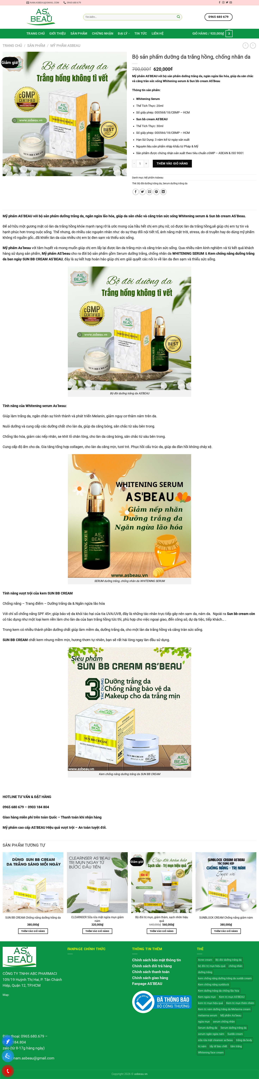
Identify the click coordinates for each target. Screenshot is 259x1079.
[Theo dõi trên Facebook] (219, 2)
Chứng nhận (102, 33)
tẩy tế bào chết (218, 1046)
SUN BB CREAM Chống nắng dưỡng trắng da (33, 917)
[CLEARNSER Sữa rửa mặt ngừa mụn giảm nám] (97, 882)
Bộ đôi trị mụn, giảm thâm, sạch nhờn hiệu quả (161, 919)
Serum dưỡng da (207, 1027)
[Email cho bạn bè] (149, 192)
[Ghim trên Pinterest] (156, 192)
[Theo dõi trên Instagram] (223, 2)
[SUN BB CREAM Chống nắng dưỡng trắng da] (33, 882)
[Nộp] (178, 17)
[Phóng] (7, 171)
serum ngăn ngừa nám (211, 1034)
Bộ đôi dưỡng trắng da (149, 183)
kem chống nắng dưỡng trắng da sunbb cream (225, 978)
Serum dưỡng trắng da (175, 183)
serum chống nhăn (224, 1021)
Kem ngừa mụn (207, 997)
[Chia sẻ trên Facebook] (135, 192)
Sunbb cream (235, 1034)
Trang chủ (12, 45)
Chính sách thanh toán (150, 972)
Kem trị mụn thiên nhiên (240, 1003)
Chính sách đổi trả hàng (152, 966)
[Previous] (2, 896)
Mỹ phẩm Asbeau (65, 45)
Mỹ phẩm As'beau (230, 1015)
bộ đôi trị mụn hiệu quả (211, 966)
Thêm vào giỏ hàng (172, 163)
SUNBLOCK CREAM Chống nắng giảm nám (226, 917)
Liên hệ (158, 33)
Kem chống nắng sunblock (213, 984)
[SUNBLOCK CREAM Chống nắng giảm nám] (226, 882)
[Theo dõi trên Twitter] (227, 2)
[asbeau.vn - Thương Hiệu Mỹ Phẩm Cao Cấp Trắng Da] (41, 17)
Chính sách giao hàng (150, 978)
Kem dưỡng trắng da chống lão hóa (218, 990)
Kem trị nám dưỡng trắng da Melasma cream (224, 1009)
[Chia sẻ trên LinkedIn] (163, 192)
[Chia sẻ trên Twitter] (142, 192)
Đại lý (122, 33)
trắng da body (244, 1040)
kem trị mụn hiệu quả (210, 1003)
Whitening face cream (211, 1052)
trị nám (202, 1046)
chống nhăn (235, 966)
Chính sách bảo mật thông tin (156, 960)
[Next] (256, 896)
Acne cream (205, 959)
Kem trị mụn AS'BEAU (232, 997)
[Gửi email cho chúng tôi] (231, 2)
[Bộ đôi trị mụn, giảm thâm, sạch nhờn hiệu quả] (161, 882)
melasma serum (207, 1015)
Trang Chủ (35, 33)
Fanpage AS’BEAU (147, 984)
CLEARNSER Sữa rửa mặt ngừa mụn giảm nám (97, 919)
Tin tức (140, 33)
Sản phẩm (78, 33)
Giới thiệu (57, 33)
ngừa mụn (204, 1021)
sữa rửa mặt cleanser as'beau (215, 1040)
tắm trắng (236, 1046)
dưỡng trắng (205, 972)
